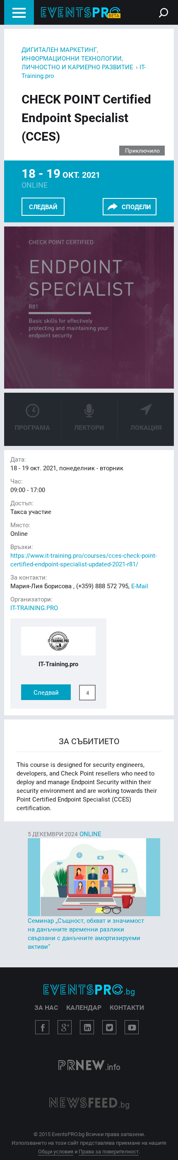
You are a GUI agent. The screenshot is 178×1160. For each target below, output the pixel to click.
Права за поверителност (109, 1151)
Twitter (109, 1027)
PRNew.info (89, 1066)
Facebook (42, 1027)
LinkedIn (87, 1027)
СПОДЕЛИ (136, 207)
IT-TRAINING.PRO (34, 608)
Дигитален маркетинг (59, 49)
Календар (83, 1007)
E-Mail (139, 586)
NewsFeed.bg (89, 1103)
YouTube (132, 1027)
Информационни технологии (72, 58)
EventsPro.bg (89, 990)
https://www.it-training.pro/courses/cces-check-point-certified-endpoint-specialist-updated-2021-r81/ (83, 559)
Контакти (127, 1007)
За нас (46, 1007)
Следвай (43, 207)
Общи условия (55, 1151)
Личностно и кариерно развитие (77, 67)
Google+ (65, 1027)
